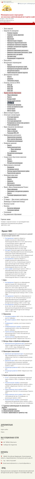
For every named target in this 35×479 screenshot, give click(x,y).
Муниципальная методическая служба (17, 67)
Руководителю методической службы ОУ (17, 69)
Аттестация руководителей (14, 121)
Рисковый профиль (10, 316)
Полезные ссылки (9, 204)
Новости (9, 65)
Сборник (9, 155)
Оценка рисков (9, 331)
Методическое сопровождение (12, 62)
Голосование (7, 212)
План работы (7, 60)
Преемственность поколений (12, 165)
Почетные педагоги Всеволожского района (18, 171)
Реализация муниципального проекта (17, 195)
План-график (9, 269)
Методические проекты (13, 71)
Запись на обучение (12, 131)
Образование (10, 39)
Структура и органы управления (15, 35)
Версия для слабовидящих (27, 3)
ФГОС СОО (10, 91)
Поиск (2, 432)
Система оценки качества (14, 101)
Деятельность (11, 183)
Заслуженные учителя (13, 169)
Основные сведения (12, 33)
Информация (9, 323)
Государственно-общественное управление (15, 157)
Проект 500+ (10, 103)
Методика (8, 250)
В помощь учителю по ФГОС (12, 83)
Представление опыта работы (14, 389)
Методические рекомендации (15, 141)
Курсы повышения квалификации (13, 127)
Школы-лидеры (11, 111)
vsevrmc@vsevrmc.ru (8, 2)
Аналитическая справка (12, 382)
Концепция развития (11, 367)
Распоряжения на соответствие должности (18, 123)
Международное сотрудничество (15, 58)
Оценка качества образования (12, 93)
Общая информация (12, 95)
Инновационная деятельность (12, 135)
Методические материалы (14, 185)
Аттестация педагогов (13, 117)
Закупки (6, 197)
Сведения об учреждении (11, 31)
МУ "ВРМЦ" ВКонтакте (9, 442)
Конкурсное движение (10, 143)
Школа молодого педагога (11, 113)
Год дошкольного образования (12, 214)
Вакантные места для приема (15, 54)
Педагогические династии (14, 173)
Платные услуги (11, 48)
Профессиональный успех (14, 147)
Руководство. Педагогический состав (17, 43)
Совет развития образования (14, 139)
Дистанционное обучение (11, 74)
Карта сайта (4, 429)
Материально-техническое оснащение (17, 45)
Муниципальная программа (14, 105)
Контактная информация (13, 208)
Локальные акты (11, 119)
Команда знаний (11, 99)
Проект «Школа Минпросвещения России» (16, 187)
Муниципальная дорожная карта (15, 343)
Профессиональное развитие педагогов (17, 73)
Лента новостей (8, 28)
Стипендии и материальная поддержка (17, 47)
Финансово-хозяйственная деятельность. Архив (19, 52)
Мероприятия (10, 167)
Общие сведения (11, 129)
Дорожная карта (10, 360)
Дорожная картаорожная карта (14, 354)
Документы (10, 37)
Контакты (6, 206)
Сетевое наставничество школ (15, 107)
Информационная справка (13, 326)
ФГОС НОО (10, 87)
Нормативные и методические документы (18, 191)
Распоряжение (9, 238)
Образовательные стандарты (14, 41)
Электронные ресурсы (13, 81)
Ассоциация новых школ (11, 175)
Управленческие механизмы (14, 137)
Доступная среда (11, 56)
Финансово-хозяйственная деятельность (17, 50)
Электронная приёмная (13, 210)
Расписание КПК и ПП (13, 133)
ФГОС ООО (10, 89)
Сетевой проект (11, 109)
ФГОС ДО (9, 85)
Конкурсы (9, 161)
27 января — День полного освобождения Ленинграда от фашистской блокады (16, 200)
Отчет (7, 377)
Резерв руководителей (13, 125)
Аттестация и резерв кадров (12, 115)
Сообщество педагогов (10, 445)
